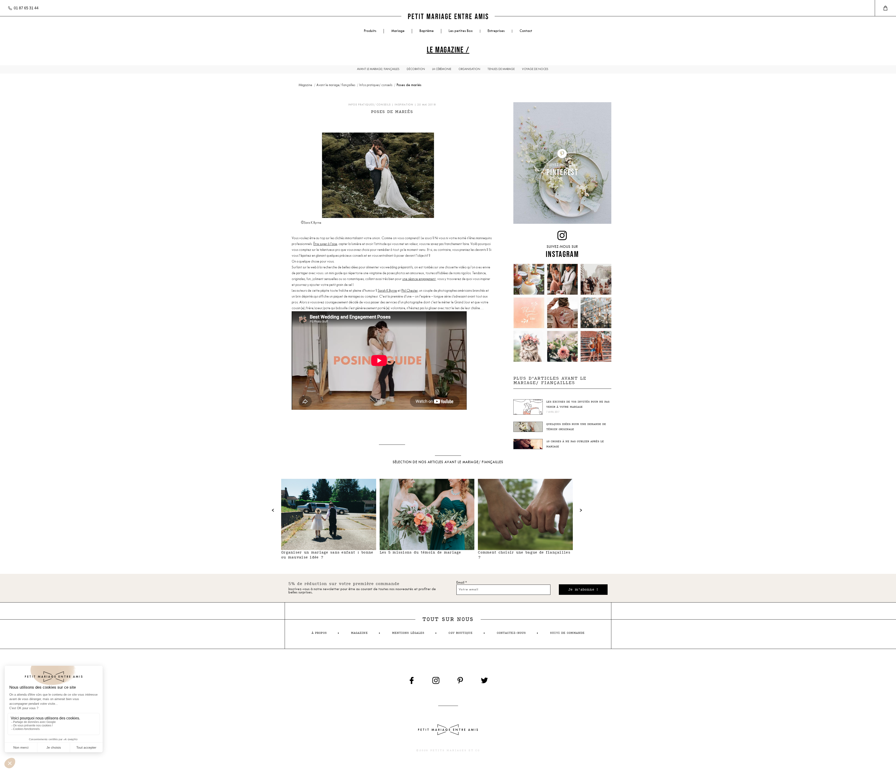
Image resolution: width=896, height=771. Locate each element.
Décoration (416, 69)
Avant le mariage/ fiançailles (378, 69)
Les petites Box (461, 31)
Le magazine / (448, 49)
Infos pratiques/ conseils (376, 85)
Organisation (469, 69)
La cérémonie (441, 69)
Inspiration (404, 105)
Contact (526, 31)
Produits (370, 31)
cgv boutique (460, 632)
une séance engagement (419, 279)
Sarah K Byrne (387, 290)
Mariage (398, 31)
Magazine (306, 85)
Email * (461, 582)
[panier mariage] (885, 8)
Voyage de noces (535, 69)
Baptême (427, 31)
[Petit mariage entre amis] (448, 16)
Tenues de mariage (501, 69)
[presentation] (273, 510)
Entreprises (496, 31)
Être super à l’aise (325, 244)
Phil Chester (409, 290)
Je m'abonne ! (583, 590)
